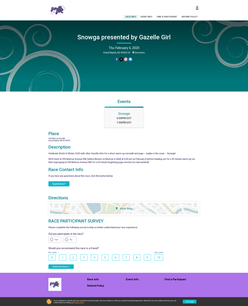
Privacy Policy (79, 303)
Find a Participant (167, 17)
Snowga (124, 114)
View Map (126, 208)
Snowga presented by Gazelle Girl (124, 37)
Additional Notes (60, 266)
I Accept (189, 301)
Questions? (59, 183)
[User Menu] (197, 7)
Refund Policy (189, 17)
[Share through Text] (130, 59)
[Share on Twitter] (121, 59)
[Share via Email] (126, 59)
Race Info (131, 17)
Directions (139, 52)
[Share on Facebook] (117, 59)
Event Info (146, 17)
